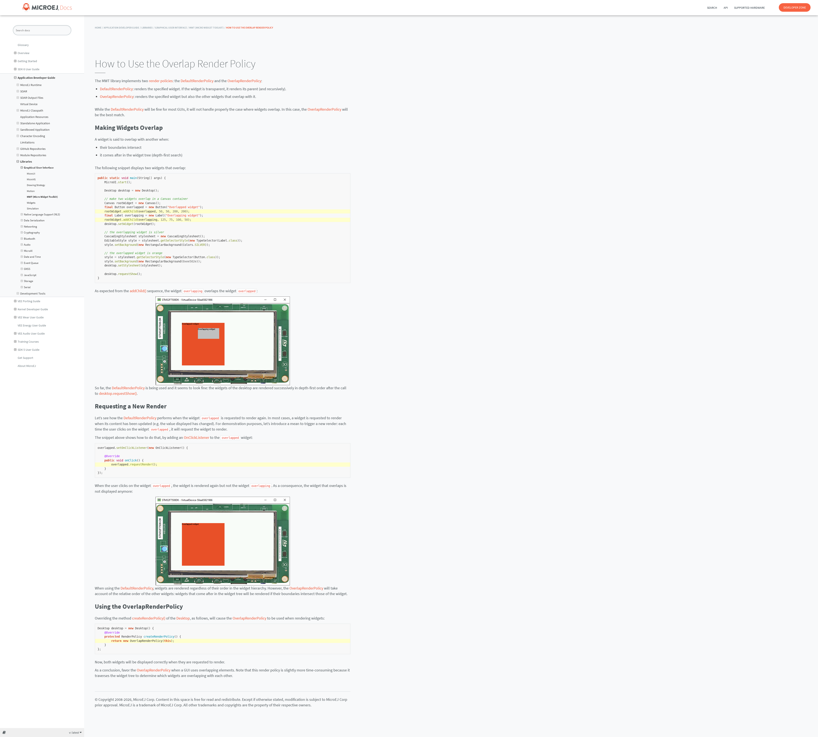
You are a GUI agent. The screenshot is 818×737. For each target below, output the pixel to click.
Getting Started (27, 61)
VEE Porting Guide (29, 301)
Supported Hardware (749, 8)
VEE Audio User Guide (31, 333)
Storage (28, 281)
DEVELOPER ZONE (794, 7)
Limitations (27, 142)
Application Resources (34, 117)
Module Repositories (33, 155)
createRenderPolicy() (148, 618)
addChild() (138, 290)
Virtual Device (28, 104)
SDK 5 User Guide (28, 350)
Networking (30, 226)
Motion (31, 191)
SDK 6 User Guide (28, 69)
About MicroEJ (27, 366)
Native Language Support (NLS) (42, 214)
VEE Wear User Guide (31, 317)
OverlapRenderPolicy (244, 80)
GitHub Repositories (33, 149)
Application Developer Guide (36, 78)
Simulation (33, 208)
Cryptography (32, 232)
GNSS (27, 269)
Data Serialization (34, 220)
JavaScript (30, 275)
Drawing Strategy (36, 185)
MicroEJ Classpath (31, 110)
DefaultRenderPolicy (197, 80)
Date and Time (32, 257)
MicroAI (28, 251)
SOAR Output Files (31, 98)
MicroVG (31, 179)
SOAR (23, 91)
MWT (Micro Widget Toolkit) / (207, 27)
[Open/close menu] (15, 53)
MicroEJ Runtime (31, 85)
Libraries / (147, 27)
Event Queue (31, 263)
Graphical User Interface (39, 167)
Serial (27, 287)
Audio (27, 244)
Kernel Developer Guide (33, 309)
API (726, 8)
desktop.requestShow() (118, 393)
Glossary (23, 45)
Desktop (183, 618)
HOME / (99, 27)
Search (712, 8)
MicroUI (31, 173)
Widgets (31, 202)
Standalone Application (35, 123)
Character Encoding (32, 136)
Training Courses (28, 341)
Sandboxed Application (35, 130)
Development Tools (32, 293)
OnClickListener (196, 437)
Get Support (25, 358)
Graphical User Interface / (172, 27)
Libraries (26, 161)
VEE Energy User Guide (32, 325)
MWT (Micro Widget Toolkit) (42, 196)
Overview (23, 53)
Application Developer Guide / (122, 27)
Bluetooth (29, 238)
